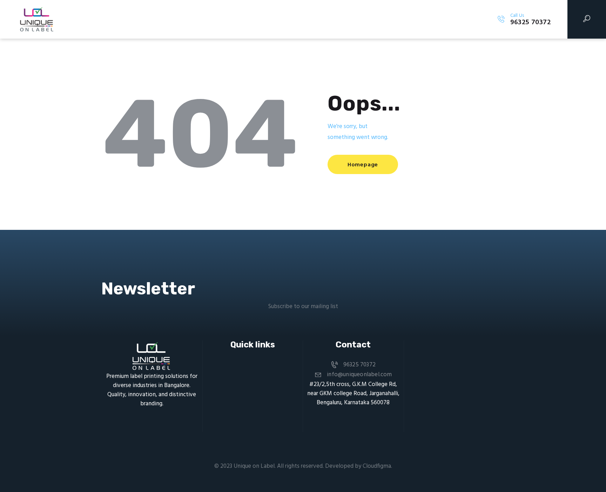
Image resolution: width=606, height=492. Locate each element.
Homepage (363, 164)
